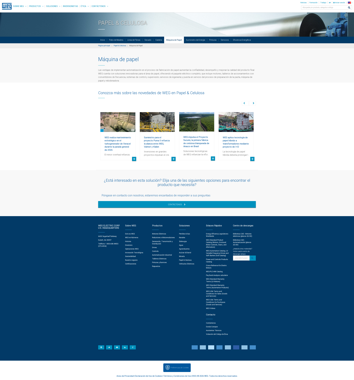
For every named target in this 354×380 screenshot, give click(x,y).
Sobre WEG (18, 6)
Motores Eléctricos (159, 234)
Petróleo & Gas (184, 234)
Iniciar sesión (340, 3)
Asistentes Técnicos (214, 330)
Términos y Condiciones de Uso (177, 376)
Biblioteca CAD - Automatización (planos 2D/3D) (242, 242)
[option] (118, 134)
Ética (83, 6)
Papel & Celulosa (185, 260)
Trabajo (323, 3)
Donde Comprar (212, 327)
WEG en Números (131, 238)
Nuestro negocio (131, 260)
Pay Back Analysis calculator (217, 275)
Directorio (128, 245)
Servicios (225, 40)
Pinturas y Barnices (159, 262)
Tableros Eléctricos (159, 259)
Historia (128, 241)
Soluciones (52, 6)
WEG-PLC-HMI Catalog (214, 272)
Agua (181, 245)
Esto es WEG (130, 234)
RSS (194, 376)
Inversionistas (70, 6)
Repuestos (156, 266)
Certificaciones (130, 264)
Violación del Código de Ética (217, 334)
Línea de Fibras (133, 40)
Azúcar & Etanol (185, 253)
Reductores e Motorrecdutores (163, 238)
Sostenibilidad (130, 256)
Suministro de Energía (195, 40)
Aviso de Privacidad (125, 376)
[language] (350, 2)
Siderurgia (183, 241)
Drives (154, 247)
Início (102, 40)
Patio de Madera (116, 40)
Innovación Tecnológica (134, 253)
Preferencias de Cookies (180, 368)
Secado (148, 40)
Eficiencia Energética (242, 40)
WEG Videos (210, 308)
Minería (182, 256)
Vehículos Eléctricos (186, 264)
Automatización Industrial (162, 255)
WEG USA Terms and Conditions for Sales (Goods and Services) (216, 293)
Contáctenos (99, 6)
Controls (155, 251)
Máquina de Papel (174, 40)
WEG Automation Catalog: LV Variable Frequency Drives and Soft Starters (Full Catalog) (217, 253)
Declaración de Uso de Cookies (148, 376)
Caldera (158, 40)
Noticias (303, 3)
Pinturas (213, 40)
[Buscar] (349, 7)
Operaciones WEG (132, 249)
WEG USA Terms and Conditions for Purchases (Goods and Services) (215, 302)
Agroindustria (184, 249)
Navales (182, 238)
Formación (313, 3)
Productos (35, 6)
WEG (6, 6)
